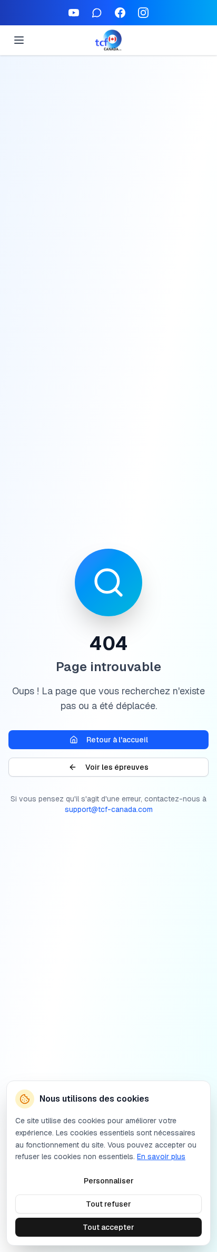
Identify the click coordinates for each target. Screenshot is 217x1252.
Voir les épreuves (117, 767)
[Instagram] (143, 12)
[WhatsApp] (96, 12)
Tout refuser (108, 1204)
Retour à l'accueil (117, 739)
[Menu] (18, 40)
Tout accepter (108, 1227)
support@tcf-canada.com (109, 809)
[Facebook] (120, 12)
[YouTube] (73, 12)
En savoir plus (161, 1156)
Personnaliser (109, 1181)
